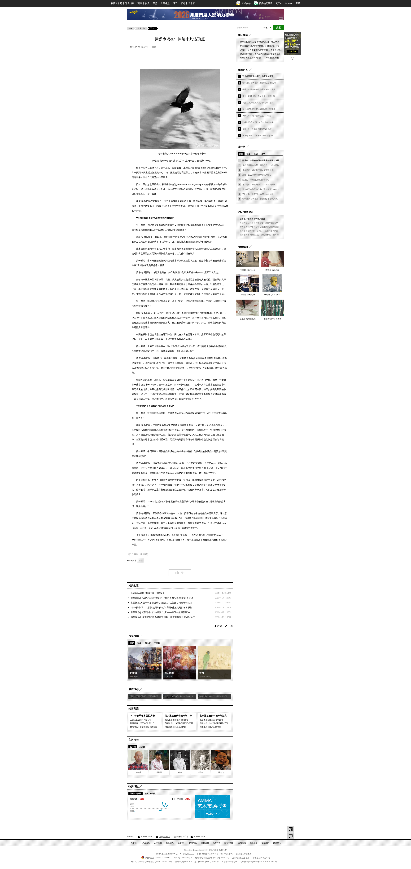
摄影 (140, 560)
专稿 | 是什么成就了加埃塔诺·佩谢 (256, 129)
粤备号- (183, 858)
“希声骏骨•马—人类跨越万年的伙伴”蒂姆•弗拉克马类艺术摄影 (161, 607)
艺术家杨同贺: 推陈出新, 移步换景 (148, 593)
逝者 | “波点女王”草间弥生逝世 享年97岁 (262, 42)
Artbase (289, 3)
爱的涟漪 (169, 673)
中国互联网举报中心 (261, 858)
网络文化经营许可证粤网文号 (151, 861)
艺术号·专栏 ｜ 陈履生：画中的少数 (257, 135)
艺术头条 (246, 3)
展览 (155, 3)
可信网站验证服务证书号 (258, 861)
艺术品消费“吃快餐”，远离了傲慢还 (257, 76)
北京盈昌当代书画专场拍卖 (213, 715)
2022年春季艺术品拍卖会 (142, 715)
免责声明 (216, 843)
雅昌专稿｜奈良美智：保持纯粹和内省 (258, 184)
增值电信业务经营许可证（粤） (175, 854)
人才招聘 (158, 843)
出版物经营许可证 (229, 861)
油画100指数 (150, 793)
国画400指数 (135, 793)
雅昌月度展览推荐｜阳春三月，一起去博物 (260, 165)
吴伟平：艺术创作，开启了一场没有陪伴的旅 (259, 231)
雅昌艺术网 (116, 3)
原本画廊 (134, 676)
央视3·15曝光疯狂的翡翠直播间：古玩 (258, 89)
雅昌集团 (254, 843)
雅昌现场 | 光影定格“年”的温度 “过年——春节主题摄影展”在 (160, 612)
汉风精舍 (168, 676)
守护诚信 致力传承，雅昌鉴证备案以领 (259, 83)
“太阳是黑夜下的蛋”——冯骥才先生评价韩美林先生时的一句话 (271, 58)
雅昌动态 (170, 843)
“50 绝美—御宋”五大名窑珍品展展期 (257, 194)
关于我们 (134, 843)
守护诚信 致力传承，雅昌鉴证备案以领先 (260, 199)
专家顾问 (265, 843)
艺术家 (191, 3)
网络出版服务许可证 (197, 861)
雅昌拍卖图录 (265, 3)
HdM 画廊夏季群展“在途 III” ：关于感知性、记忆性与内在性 (270, 50)
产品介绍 (146, 843)
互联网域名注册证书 (240, 858)
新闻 (182, 3)
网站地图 (193, 843)
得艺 (175, 3)
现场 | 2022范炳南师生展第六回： (256, 175)
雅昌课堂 (165, 3)
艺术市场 (141, 28)
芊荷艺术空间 (205, 676)
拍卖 (147, 3)
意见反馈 (290, 836)
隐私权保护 (229, 843)
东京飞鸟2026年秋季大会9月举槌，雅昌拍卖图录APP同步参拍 (272, 46)
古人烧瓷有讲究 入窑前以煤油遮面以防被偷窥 (259, 227)
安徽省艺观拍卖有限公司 (140, 720)
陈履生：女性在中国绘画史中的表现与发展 (260, 160)
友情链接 (242, 843)
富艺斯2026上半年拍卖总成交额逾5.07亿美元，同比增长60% (161, 602)
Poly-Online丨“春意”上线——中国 (256, 116)
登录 (298, 3)
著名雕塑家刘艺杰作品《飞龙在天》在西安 (260, 189)
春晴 (201, 673)
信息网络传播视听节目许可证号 (212, 858)
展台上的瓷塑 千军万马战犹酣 (252, 219)
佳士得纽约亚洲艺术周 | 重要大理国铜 (258, 109)
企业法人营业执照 (243, 854)
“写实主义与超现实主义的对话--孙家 (257, 103)
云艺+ (278, 3)
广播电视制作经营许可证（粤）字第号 (215, 854)
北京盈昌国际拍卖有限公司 (176, 720)
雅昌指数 (129, 3)
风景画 (133, 673)
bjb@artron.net (164, 836)
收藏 (219, 626)
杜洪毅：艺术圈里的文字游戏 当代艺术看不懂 (259, 235)
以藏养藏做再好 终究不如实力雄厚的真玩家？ (259, 223)
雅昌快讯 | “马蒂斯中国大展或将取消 (257, 170)
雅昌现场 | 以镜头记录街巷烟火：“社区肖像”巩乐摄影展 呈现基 (162, 598)
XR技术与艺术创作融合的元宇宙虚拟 (258, 122)
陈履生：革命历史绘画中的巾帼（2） (258, 180)
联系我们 (181, 843)
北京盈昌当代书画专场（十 (178, 715)
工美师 (157, 643)
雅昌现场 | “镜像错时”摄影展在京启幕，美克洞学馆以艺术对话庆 (163, 617)
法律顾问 (277, 843)
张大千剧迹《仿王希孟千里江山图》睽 (258, 96)
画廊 (139, 3)
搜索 (278, 27)
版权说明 (205, 843)
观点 (242, 58)
